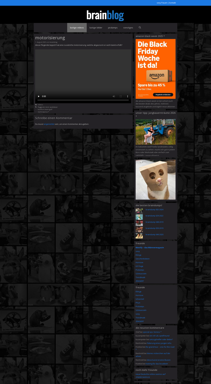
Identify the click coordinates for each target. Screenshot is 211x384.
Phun (138, 302)
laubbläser (54, 107)
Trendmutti (140, 277)
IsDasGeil (140, 299)
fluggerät (41, 107)
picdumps (113, 27)
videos (40, 105)
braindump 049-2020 (154, 234)
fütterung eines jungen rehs (159, 343)
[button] (140, 27)
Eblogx (138, 255)
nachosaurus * (43, 112)
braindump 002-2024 (154, 209)
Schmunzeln (141, 273)
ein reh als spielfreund (159, 335)
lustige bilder (96, 27)
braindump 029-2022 (154, 215)
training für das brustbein (157, 363)
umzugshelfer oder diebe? (161, 339)
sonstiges (128, 27)
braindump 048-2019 (154, 222)
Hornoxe (139, 262)
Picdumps (140, 270)
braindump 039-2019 (154, 228)
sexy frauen (162, 2)
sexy (138, 251)
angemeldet (49, 124)
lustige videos (77, 27)
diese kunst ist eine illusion (159, 360)
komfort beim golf (45, 109)
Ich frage (139, 266)
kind (47, 107)
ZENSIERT (140, 281)
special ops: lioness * (152, 332)
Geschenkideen (143, 258)
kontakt (172, 2)
